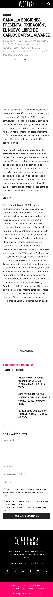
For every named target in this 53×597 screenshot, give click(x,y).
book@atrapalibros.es (33, 563)
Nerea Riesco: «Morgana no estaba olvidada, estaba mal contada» (33, 414)
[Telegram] (31, 66)
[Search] (49, 4)
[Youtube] (45, 571)
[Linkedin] (25, 66)
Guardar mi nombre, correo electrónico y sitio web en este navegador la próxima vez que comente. (25, 492)
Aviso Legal (15, 585)
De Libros (7, 15)
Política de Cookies (17, 588)
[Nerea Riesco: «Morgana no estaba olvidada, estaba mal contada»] (10, 414)
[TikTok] (30, 571)
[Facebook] (5, 66)
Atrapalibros (26, 351)
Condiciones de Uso (35, 588)
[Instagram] (15, 571)
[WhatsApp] (18, 66)
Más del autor (14, 370)
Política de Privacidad (31, 585)
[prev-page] (4, 424)
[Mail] (23, 571)
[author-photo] (26, 347)
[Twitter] (12, 66)
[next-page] (9, 424)
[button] (4, 4)
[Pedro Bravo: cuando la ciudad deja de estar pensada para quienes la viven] (10, 381)
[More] (38, 66)
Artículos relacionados (18, 365)
